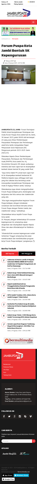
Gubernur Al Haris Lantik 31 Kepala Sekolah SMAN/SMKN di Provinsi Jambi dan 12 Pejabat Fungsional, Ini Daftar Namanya (21, 263)
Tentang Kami (7, 375)
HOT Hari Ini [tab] (10, 254)
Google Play (9, 479)
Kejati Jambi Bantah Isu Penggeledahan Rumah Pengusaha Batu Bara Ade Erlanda (21, 286)
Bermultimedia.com (24, 472)
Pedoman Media (8, 367)
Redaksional (6, 364)
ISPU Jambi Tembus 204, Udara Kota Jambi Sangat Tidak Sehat (21, 296)
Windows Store (22, 475)
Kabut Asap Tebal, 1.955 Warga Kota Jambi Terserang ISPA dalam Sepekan (22, 316)
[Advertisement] (18, 106)
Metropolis (15, 39)
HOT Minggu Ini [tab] (27, 254)
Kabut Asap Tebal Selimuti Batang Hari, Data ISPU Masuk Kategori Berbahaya (20, 275)
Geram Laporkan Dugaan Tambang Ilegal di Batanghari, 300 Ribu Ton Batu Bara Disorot (21, 326)
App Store (8, 475)
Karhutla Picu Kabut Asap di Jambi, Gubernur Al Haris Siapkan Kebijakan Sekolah (21, 306)
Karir (4, 372)
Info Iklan (6, 370)
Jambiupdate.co (5, 39)
